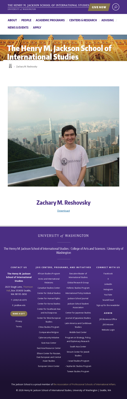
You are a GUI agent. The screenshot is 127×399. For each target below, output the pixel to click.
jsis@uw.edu (20, 305)
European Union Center (48, 366)
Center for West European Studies (49, 320)
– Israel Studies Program (78, 361)
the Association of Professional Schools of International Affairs (84, 384)
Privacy (19, 321)
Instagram (108, 289)
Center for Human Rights (49, 298)
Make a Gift (19, 313)
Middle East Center (78, 332)
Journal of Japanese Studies (78, 318)
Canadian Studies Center (49, 288)
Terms (19, 326)
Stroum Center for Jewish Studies (78, 354)
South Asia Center (78, 346)
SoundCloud (108, 300)
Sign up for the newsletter (108, 305)
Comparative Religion (49, 332)
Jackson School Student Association (78, 305)
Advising (107, 20)
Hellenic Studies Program (78, 288)
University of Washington (64, 236)
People (26, 20)
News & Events (18, 27)
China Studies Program (48, 327)
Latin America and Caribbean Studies (78, 325)
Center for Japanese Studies (78, 312)
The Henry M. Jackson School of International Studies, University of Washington (55, 7)
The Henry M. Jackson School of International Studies (36, 248)
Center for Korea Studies (49, 303)
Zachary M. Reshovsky (26, 66)
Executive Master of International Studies (78, 275)
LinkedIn (108, 284)
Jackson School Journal (78, 298)
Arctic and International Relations (49, 281)
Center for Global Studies (48, 293)
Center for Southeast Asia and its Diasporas (48, 311)
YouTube (108, 294)
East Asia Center (49, 343)
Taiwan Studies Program (78, 371)
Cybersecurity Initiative (49, 337)
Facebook (108, 273)
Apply (37, 27)
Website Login (108, 329)
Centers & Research (83, 20)
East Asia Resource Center (49, 348)
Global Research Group (78, 282)
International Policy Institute (78, 293)
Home (10, 66)
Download (63, 210)
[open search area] (115, 6)
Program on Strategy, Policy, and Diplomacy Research (78, 339)
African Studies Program (49, 273)
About (12, 20)
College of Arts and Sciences (88, 248)
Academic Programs (50, 20)
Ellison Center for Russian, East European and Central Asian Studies (49, 357)
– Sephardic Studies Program (78, 366)
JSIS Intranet (108, 324)
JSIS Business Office (108, 319)
